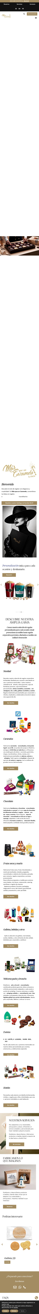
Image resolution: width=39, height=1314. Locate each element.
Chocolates (8, 801)
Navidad (7, 671)
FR (23, 9)
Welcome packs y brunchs (14, 978)
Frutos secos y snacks (12, 863)
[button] (36, 17)
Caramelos (8, 738)
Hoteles (6, 1087)
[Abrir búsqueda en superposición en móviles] (24, 14)
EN (19, 9)
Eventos (6, 1032)
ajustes (16, 1307)
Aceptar (5, 1311)
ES (16, 9)
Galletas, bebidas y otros (14, 929)
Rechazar (14, 1311)
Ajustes (22, 1311)
